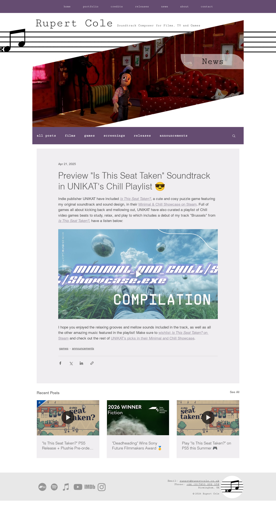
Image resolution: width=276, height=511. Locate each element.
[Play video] (138, 274)
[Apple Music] (66, 487)
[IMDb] (90, 487)
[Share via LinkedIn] (81, 363)
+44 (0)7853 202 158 (203, 484)
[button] (234, 135)
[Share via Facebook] (60, 363)
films (70, 135)
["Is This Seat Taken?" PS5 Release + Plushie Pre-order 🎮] (68, 417)
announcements (174, 135)
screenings (114, 135)
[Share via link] (92, 363)
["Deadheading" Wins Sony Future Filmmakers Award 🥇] (138, 417)
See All (234, 392)
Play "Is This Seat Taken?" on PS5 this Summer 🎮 (206, 446)
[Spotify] (54, 487)
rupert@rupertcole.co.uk (199, 480)
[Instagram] (101, 487)
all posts (46, 135)
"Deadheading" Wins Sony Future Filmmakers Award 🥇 (137, 446)
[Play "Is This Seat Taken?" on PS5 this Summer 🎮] (208, 417)
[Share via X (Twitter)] (71, 363)
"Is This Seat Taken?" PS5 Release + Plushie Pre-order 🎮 (66, 446)
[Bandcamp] (42, 487)
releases (142, 135)
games (89, 135)
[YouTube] (78, 487)
